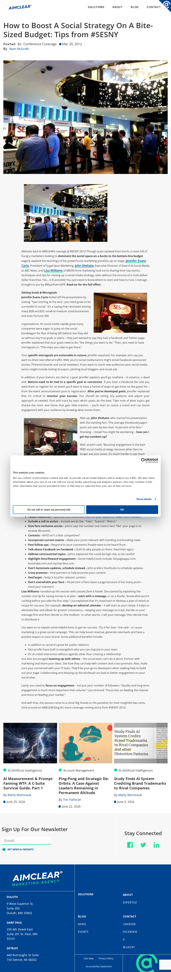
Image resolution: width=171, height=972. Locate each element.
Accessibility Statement (99, 966)
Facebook (130, 932)
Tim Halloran (72, 800)
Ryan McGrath (19, 49)
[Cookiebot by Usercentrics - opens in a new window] (143, 460)
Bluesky (129, 947)
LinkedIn (129, 924)
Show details (144, 499)
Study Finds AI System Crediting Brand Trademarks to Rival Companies (140, 783)
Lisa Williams (53, 270)
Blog (135, 7)
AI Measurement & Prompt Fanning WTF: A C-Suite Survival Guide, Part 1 (28, 783)
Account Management (78, 770)
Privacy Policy (106, 958)
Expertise (130, 902)
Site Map (89, 958)
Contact (154, 7)
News (82, 924)
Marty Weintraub (19, 795)
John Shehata (84, 266)
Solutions (96, 7)
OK (122, 509)
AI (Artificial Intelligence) (25, 770)
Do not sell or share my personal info (48, 509)
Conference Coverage (40, 44)
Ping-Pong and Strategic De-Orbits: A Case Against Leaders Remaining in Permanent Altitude (84, 785)
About (117, 7)
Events (83, 932)
